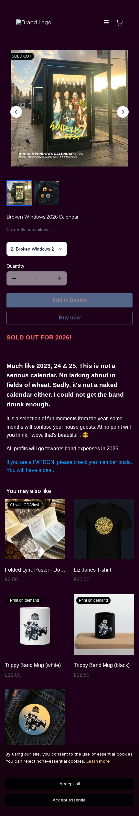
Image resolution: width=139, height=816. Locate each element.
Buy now (69, 317)
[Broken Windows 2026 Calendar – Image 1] (19, 193)
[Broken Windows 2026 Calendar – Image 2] (46, 193)
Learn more (98, 761)
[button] (106, 22)
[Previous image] (16, 112)
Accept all (69, 783)
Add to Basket (69, 300)
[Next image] (123, 112)
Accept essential (70, 799)
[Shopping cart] (119, 22)
